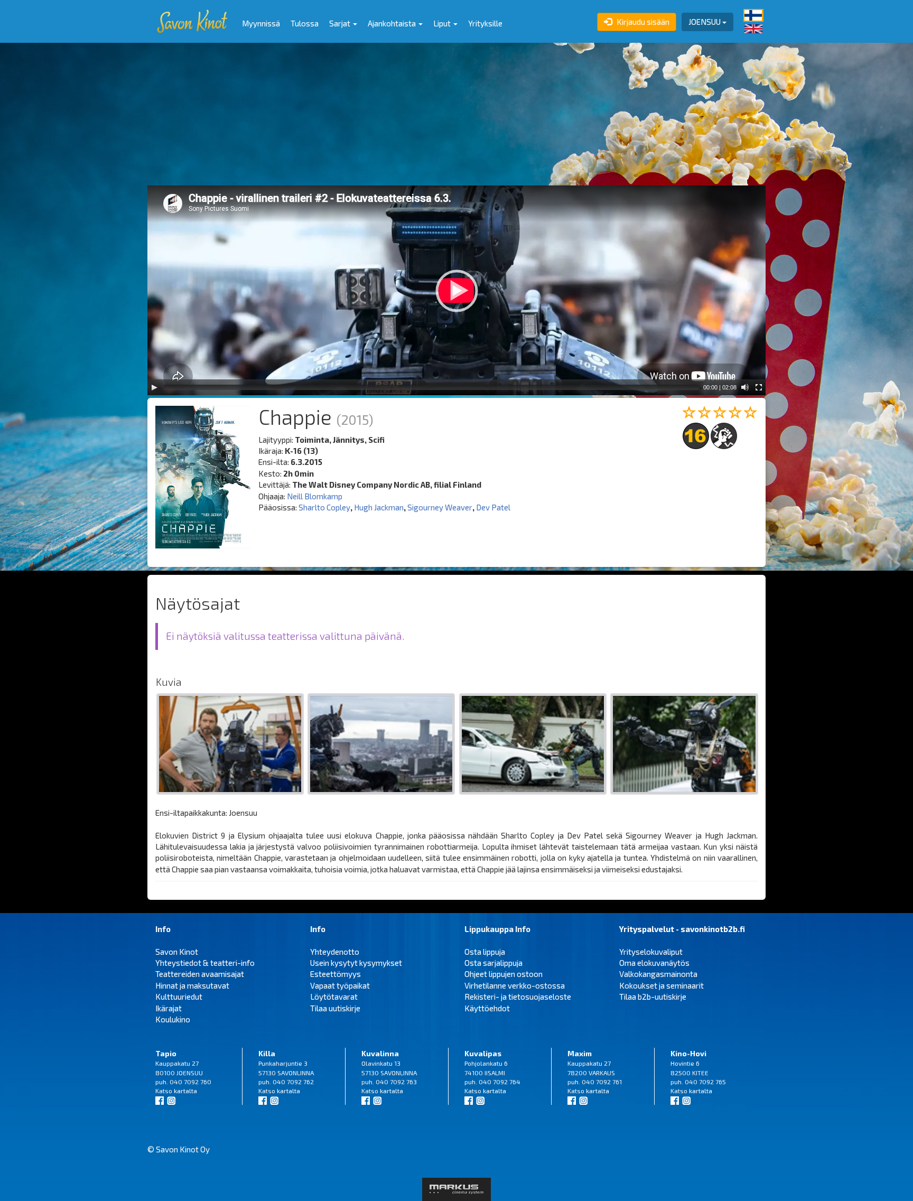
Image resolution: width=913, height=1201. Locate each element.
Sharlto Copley (324, 507)
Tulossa (305, 23)
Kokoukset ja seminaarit (661, 985)
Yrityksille (485, 23)
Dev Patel (493, 507)
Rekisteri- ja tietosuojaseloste (517, 996)
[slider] (431, 387)
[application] (456, 290)
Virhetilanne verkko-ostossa (514, 985)
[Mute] (745, 387)
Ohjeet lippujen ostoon (503, 974)
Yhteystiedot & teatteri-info (205, 962)
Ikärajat (168, 1008)
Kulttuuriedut (178, 996)
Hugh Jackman (379, 507)
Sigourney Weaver (439, 507)
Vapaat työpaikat (340, 985)
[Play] (154, 387)
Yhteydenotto (334, 951)
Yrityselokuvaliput (651, 951)
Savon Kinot (176, 951)
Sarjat (340, 23)
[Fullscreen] (758, 387)
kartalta (185, 1090)
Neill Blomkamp (314, 496)
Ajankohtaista (392, 23)
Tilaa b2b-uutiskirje (652, 996)
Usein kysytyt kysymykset (356, 962)
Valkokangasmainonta (658, 974)
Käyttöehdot (487, 1008)
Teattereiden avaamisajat (199, 974)
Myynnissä (261, 23)
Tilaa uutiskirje (335, 1008)
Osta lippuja (484, 951)
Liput (442, 23)
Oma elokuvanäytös (654, 962)
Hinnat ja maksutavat (192, 985)
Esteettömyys (335, 974)
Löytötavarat (334, 996)
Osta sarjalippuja (493, 962)
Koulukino (172, 1019)
